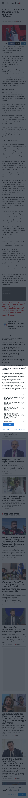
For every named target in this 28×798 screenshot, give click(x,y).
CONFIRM (8, 424)
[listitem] (14, 394)
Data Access (14, 429)
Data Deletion (6, 429)
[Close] (25, 368)
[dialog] (14, 399)
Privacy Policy (22, 429)
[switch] (22, 398)
